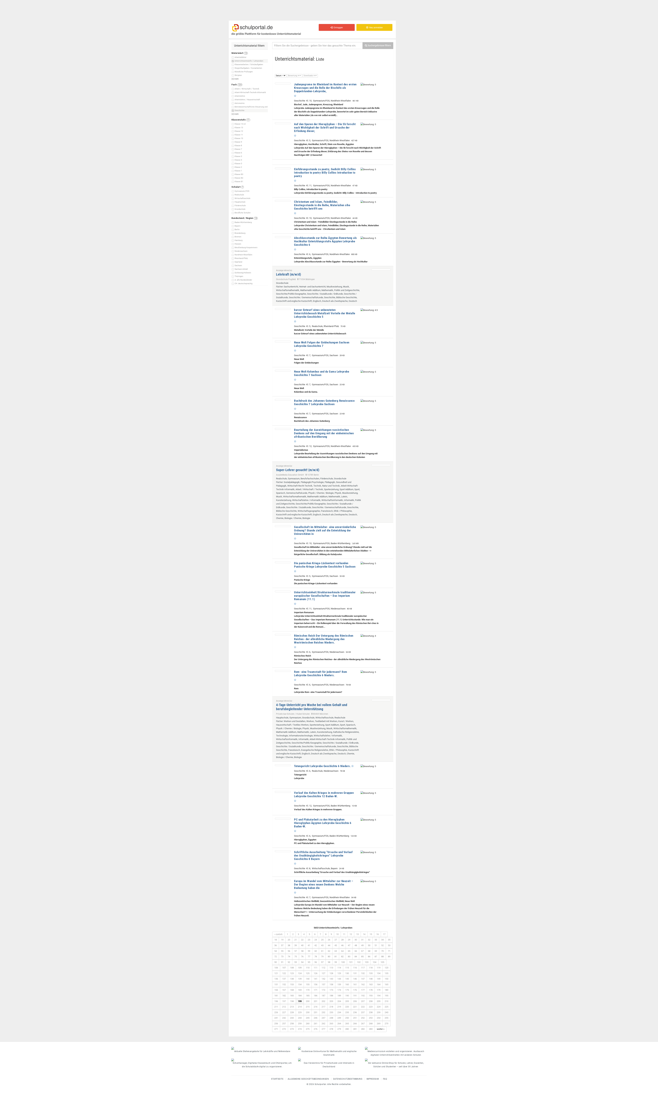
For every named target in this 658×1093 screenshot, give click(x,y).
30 (356, 939)
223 (371, 1006)
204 (339, 1001)
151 (276, 984)
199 (300, 1001)
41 (309, 945)
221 (355, 1006)
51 (376, 945)
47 (349, 945)
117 (363, 967)
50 (369, 945)
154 (300, 984)
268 (371, 1023)
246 (315, 1018)
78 (315, 956)
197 (284, 1001)
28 (342, 939)
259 (300, 1023)
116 (355, 967)
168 (292, 990)
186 (315, 995)
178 (371, 990)
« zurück (279, 934)
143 (331, 978)
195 (386, 995)
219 (339, 1006)
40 (302, 945)
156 (315, 984)
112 (323, 967)
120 (386, 967)
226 (276, 1012)
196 (276, 1001)
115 (347, 967)
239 (378, 1012)
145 (347, 978)
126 (315, 973)
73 (282, 956)
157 (323, 984)
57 (295, 951)
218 (331, 1006)
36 (275, 945)
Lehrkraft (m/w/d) (288, 274)
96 (315, 962)
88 (382, 956)
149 (378, 978)
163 (371, 984)
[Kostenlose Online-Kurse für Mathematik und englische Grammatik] (329, 1048)
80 (329, 956)
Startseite (277, 1079)
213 (292, 1006)
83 (349, 956)
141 (315, 978)
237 (363, 1012)
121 (276, 973)
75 (295, 956)
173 (331, 990)
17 (384, 934)
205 (347, 1001)
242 (284, 1018)
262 (323, 1023)
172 (323, 990)
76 (302, 956)
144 (339, 978)
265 (347, 1023)
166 (276, 990)
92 (289, 962)
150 (386, 978)
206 (355, 1001)
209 (378, 1001)
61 (322, 951)
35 (389, 939)
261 (315, 1023)
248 (331, 1018)
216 (315, 1006)
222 (363, 1006)
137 (284, 978)
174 (339, 990)
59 (309, 951)
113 (331, 967)
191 (355, 995)
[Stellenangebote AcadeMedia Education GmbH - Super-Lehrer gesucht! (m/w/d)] (381, 465)
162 (363, 984)
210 (386, 1001)
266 (355, 1023)
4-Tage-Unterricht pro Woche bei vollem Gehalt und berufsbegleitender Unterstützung (311, 707)
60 (315, 951)
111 (315, 967)
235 (347, 1012)
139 (300, 978)
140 (307, 978)
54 (275, 951)
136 (276, 978)
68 (369, 951)
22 (302, 939)
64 (342, 951)
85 (362, 956)
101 (351, 962)
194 (378, 995)
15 (371, 934)
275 (307, 1029)
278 (331, 1029)
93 (295, 962)
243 (292, 1018)
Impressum (373, 1079)
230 (307, 1012)
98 (329, 962)
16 (377, 934)
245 (307, 1018)
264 (339, 1023)
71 (389, 951)
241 (276, 1018)
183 (292, 995)
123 (292, 973)
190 (347, 995)
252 (363, 1018)
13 (357, 934)
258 (292, 1023)
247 (323, 1018)
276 (315, 1029)
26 (329, 939)
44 (329, 945)
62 (329, 951)
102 (359, 962)
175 (347, 990)
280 (347, 1029)
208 (371, 1001)
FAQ (385, 1079)
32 (369, 939)
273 (292, 1029)
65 (349, 951)
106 (276, 967)
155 (307, 984)
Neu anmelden (375, 27)
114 (339, 967)
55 (282, 951)
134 (378, 973)
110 (307, 967)
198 (292, 1001)
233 (331, 1012)
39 (295, 945)
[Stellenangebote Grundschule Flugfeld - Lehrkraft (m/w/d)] (381, 269)
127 (323, 973)
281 (355, 1029)
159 (339, 984)
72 (275, 956)
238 (371, 1012)
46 (342, 945)
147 (363, 978)
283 (371, 1029)
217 (323, 1006)
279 (339, 1029)
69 (376, 951)
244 (300, 1018)
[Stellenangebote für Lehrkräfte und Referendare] (262, 1048)
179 (378, 990)
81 (335, 956)
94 (302, 962)
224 (378, 1006)
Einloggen (338, 27)
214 (300, 1006)
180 (386, 990)
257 (284, 1023)
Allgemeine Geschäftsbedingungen (308, 1079)
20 (289, 939)
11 (344, 934)
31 (362, 939)
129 (339, 973)
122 (284, 973)
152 (284, 984)
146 (355, 978)
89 (389, 956)
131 (355, 973)
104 (374, 962)
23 (309, 939)
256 (276, 1023)
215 (307, 1006)
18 (275, 939)
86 (369, 956)
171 (315, 990)
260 (307, 1023)
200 (307, 1001)
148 (371, 978)
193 (371, 995)
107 (284, 967)
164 (378, 984)
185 (307, 995)
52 (382, 945)
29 (349, 939)
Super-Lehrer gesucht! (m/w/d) (297, 470)
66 (356, 951)
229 (300, 1012)
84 (356, 956)
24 (315, 939)
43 (322, 945)
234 (339, 1012)
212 (284, 1006)
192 (363, 995)
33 (376, 939)
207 (363, 1001)
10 (337, 934)
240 (386, 1012)
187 (323, 995)
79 (322, 956)
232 (323, 1012)
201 (315, 1001)
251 (355, 1018)
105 (382, 962)
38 (289, 945)
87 (376, 956)
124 (300, 973)
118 (371, 967)
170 (307, 990)
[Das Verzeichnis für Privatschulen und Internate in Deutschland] (329, 1060)
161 (355, 984)
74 (289, 956)
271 (276, 1029)
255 (386, 1018)
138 (292, 978)
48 (356, 945)
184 (300, 995)
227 (284, 1012)
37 (282, 945)
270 (386, 1023)
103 (366, 962)
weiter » (380, 1029)
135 (386, 973)
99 (335, 962)
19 (282, 939)
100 (343, 962)
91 (282, 962)
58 (302, 951)
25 (322, 939)
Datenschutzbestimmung (347, 1079)
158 (331, 984)
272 (284, 1029)
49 (362, 945)
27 (335, 939)
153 (292, 984)
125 (307, 973)
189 (339, 995)
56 (289, 951)
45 (335, 945)
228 (292, 1012)
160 (347, 984)
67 (362, 951)
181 (276, 995)
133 (371, 973)
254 (378, 1018)
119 (378, 967)
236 (355, 1012)
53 (389, 945)
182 (284, 995)
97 (322, 962)
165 (386, 984)
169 (300, 990)
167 (284, 990)
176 (355, 990)
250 (347, 1018)
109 (300, 967)
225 (386, 1006)
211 (276, 1006)
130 (347, 973)
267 (363, 1023)
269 (378, 1023)
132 (363, 973)
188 (331, 995)
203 (331, 1001)
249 (339, 1018)
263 (331, 1023)
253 (371, 1018)
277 (323, 1029)
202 (323, 1001)
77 (309, 956)
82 (342, 956)
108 (292, 967)
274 (300, 1029)
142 (323, 978)
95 (309, 962)
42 (315, 945)
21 (295, 939)
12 (351, 934)
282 (363, 1029)
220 (347, 1006)
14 (364, 934)
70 (382, 951)
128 (331, 973)
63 (335, 951)
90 (275, 962)
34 (382, 939)
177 (363, 990)
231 (315, 1012)
